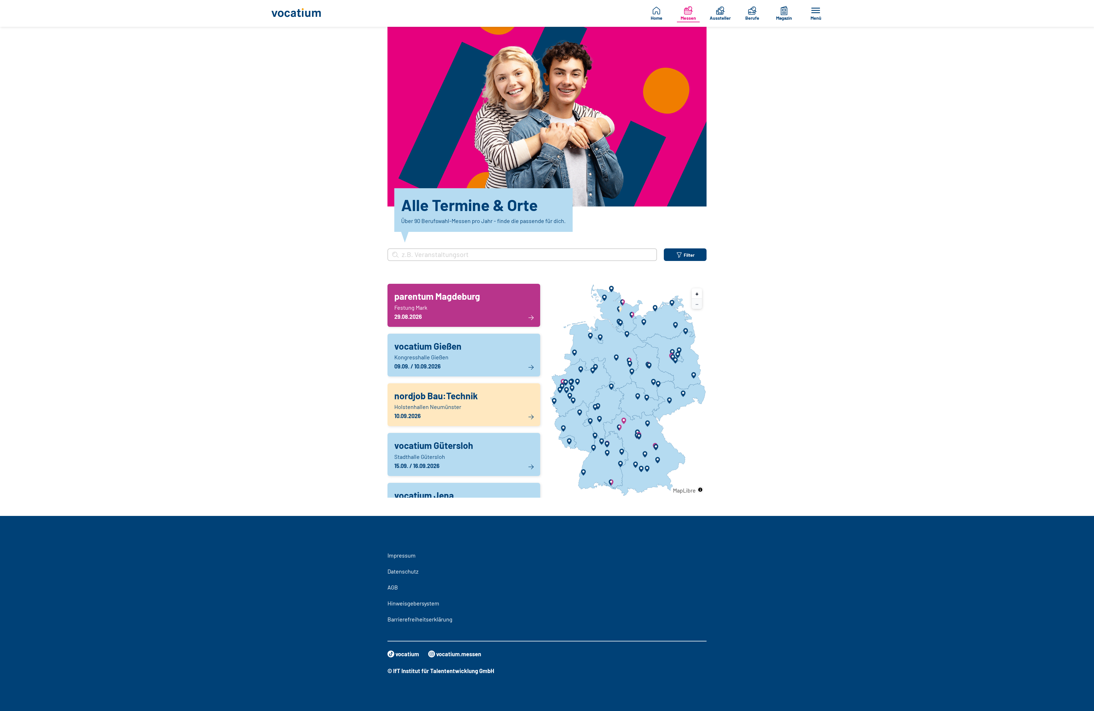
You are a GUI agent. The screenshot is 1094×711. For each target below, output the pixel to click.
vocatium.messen (458, 654)
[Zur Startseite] (300, 13)
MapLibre (684, 490)
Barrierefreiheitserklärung (419, 619)
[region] (628, 390)
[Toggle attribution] (700, 489)
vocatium (407, 654)
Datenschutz (403, 571)
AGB (392, 587)
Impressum (401, 555)
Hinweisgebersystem (413, 603)
